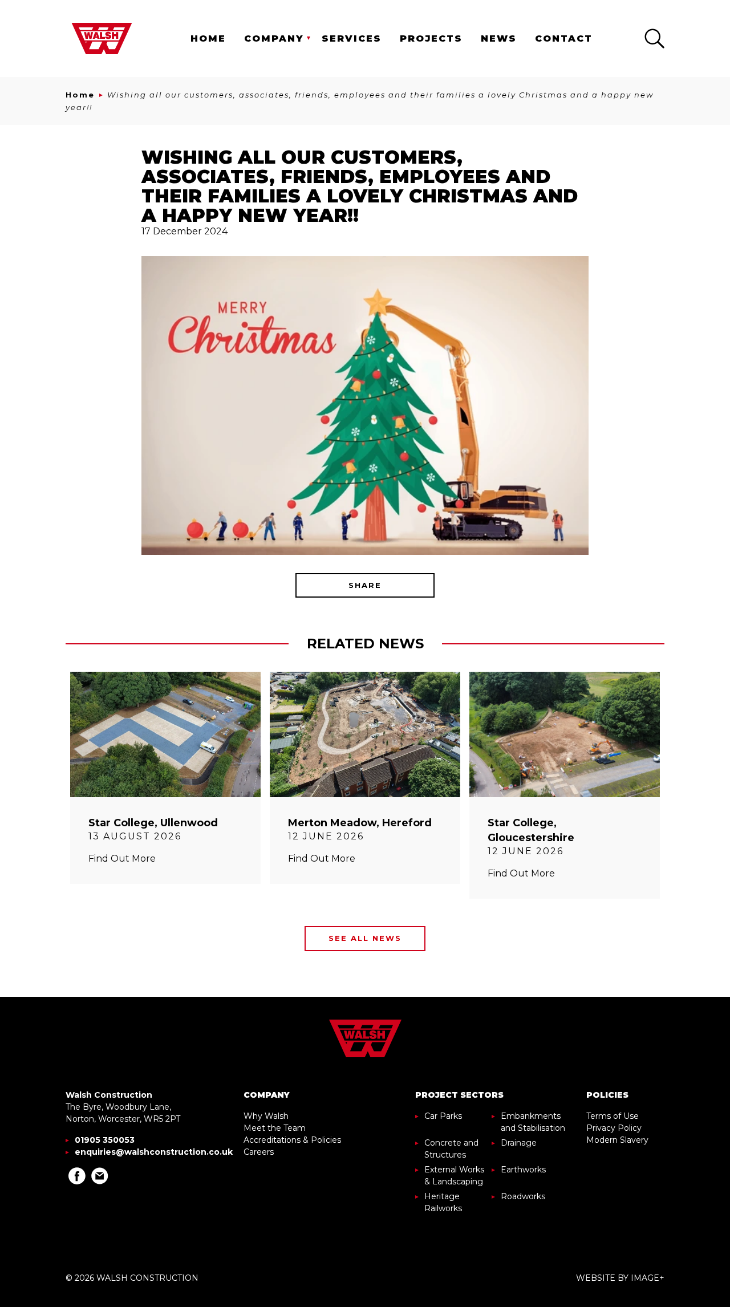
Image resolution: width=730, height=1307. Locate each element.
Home (208, 38)
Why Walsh (266, 1116)
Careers (259, 1152)
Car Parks (443, 1116)
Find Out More (122, 858)
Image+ (647, 1278)
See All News (365, 938)
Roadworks (523, 1196)
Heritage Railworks (443, 1202)
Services (352, 38)
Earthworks (523, 1169)
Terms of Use (612, 1116)
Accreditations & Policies (292, 1140)
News (499, 38)
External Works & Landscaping (454, 1175)
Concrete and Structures (451, 1149)
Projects (431, 38)
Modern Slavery (617, 1140)
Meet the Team (275, 1128)
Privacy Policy (614, 1128)
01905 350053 (105, 1140)
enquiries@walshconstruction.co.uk (154, 1152)
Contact (564, 38)
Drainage (519, 1143)
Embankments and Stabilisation (533, 1122)
